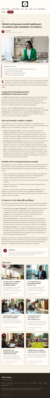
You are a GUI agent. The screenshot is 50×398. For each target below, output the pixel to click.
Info (35, 9)
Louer (22, 9)
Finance (8, 9)
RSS (11, 385)
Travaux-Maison (41, 9)
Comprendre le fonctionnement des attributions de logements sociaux (20, 69)
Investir (30, 9)
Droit (26, 9)
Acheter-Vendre (16, 9)
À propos (4, 12)
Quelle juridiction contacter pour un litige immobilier (11, 316)
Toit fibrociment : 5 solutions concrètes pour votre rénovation (36, 351)
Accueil (3, 9)
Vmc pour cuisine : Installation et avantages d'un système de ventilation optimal (11, 283)
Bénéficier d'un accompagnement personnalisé (15, 73)
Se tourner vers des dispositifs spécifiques (14, 75)
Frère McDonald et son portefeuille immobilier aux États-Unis (34, 283)
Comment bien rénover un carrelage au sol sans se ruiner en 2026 (34, 317)
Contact (10, 12)
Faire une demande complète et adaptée (13, 71)
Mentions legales (5, 385)
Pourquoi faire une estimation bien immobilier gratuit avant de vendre (11, 351)
